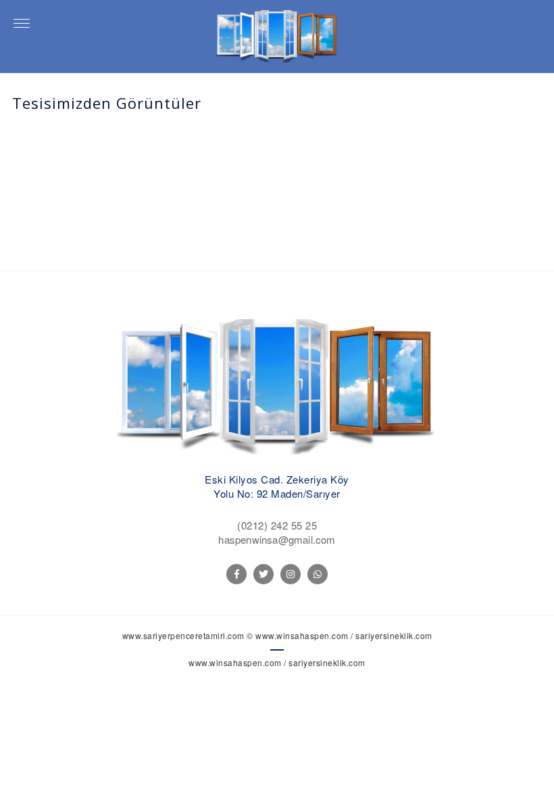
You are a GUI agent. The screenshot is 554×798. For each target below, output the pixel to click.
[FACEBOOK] (236, 574)
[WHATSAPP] (317, 574)
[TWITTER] (263, 574)
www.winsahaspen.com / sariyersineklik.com (277, 662)
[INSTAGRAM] (290, 574)
